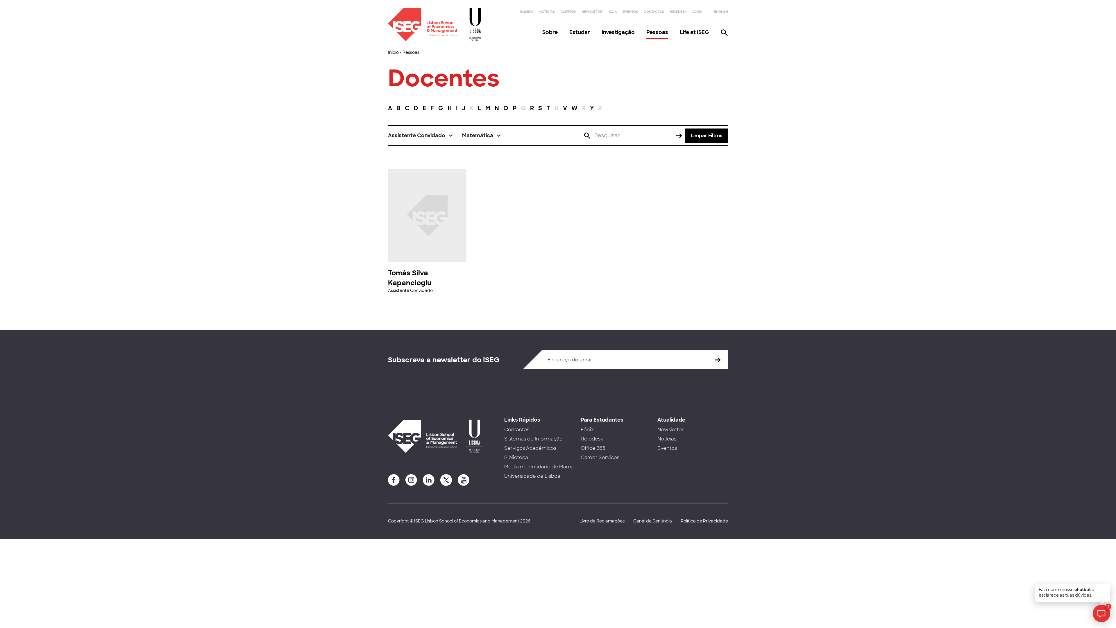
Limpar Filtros (706, 136)
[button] (420, 136)
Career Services (600, 457)
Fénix (587, 430)
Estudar (579, 32)
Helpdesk (678, 12)
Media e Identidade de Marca (539, 467)
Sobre (550, 32)
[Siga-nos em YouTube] (463, 480)
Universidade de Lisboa (532, 476)
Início (393, 52)
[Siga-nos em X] (446, 480)
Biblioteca (516, 457)
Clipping (568, 12)
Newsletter (592, 12)
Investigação (618, 32)
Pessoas (657, 32)
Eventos (630, 12)
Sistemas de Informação (533, 439)
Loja (613, 12)
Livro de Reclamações (602, 521)
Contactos (654, 12)
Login (697, 12)
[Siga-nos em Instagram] (411, 480)
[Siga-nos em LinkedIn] (428, 480)
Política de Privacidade (704, 521)
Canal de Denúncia (652, 521)
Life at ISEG (694, 32)
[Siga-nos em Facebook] (394, 480)
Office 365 (593, 448)
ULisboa (527, 12)
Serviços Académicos (530, 448)
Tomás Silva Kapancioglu (410, 277)
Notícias (547, 12)
